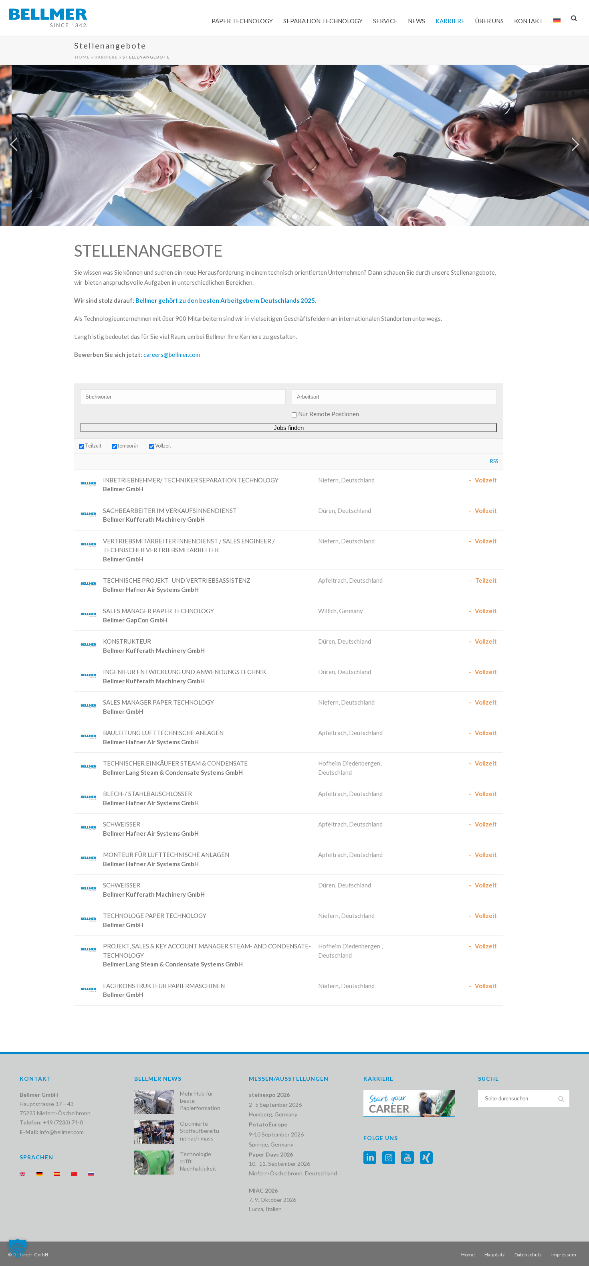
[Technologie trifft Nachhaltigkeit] (154, 1163)
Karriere (450, 20)
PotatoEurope (268, 1124)
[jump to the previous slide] (14, 146)
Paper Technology (242, 20)
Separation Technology (323, 20)
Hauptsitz (494, 1255)
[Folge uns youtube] (407, 1158)
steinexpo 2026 (269, 1094)
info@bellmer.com (62, 1131)
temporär (128, 446)
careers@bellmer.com (171, 354)
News (416, 20)
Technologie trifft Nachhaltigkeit (198, 1161)
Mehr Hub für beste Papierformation (200, 1100)
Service (385, 20)
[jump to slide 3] (303, 216)
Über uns (489, 20)
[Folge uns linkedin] (369, 1158)
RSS (494, 461)
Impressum (563, 1255)
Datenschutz (528, 1255)
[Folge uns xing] (426, 1158)
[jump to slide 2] (294, 216)
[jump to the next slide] (575, 146)
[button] (17, 1248)
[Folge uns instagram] (388, 1158)
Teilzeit (92, 446)
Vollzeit (162, 446)
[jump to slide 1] (285, 216)
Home (82, 57)
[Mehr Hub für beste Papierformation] (154, 1102)
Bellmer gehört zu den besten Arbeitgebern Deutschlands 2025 (225, 300)
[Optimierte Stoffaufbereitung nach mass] (154, 1132)
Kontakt (528, 20)
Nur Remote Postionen (328, 413)
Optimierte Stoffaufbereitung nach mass (199, 1130)
